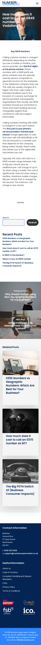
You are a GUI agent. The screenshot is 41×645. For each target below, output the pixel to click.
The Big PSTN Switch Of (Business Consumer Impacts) (18, 264)
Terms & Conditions (11, 591)
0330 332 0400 (10, 550)
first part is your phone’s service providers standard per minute (18, 131)
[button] (37, 3)
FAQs (5, 583)
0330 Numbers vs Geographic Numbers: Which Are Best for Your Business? (18, 241)
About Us (7, 568)
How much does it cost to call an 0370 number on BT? (20, 249)
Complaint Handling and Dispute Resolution (17, 578)
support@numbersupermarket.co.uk (21, 553)
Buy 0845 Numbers (20, 51)
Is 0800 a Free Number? (13, 255)
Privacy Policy (9, 587)
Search (6, 217)
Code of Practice (10, 572)
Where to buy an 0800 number (17, 259)
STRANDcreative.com (25, 640)
